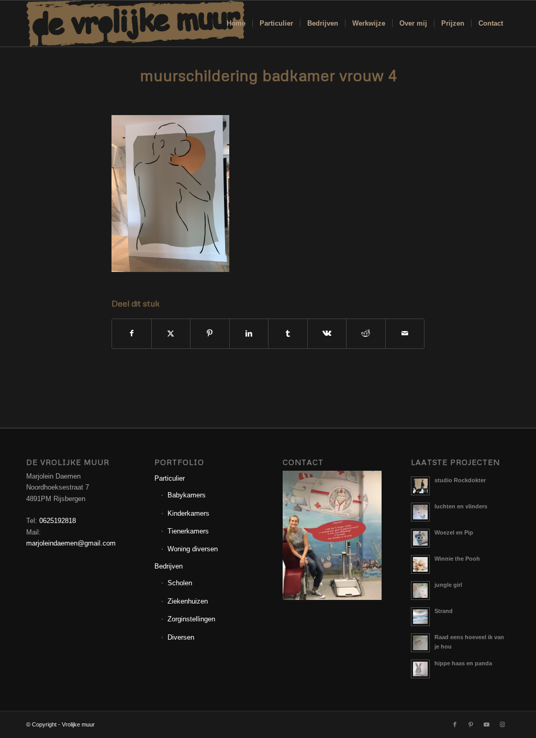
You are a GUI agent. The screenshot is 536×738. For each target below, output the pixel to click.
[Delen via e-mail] (405, 333)
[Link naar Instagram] (502, 724)
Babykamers (187, 495)
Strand (443, 611)
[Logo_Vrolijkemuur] (135, 24)
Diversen (181, 637)
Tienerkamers (188, 531)
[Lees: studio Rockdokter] (420, 485)
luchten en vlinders (460, 506)
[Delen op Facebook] (131, 333)
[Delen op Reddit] (366, 333)
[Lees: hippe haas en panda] (420, 669)
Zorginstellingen (191, 619)
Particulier (169, 478)
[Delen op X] (171, 333)
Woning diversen (193, 549)
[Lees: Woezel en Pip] (420, 538)
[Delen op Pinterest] (210, 333)
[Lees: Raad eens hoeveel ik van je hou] (420, 642)
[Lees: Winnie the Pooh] (420, 564)
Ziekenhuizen (188, 601)
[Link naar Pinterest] (470, 724)
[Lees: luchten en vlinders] (420, 512)
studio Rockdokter (460, 480)
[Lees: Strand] (420, 616)
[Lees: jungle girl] (420, 590)
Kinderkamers (188, 513)
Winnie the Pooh (457, 558)
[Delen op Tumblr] (288, 333)
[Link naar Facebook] (455, 724)
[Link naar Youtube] (486, 724)
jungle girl (448, 585)
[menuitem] (236, 24)
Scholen (180, 583)
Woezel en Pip (453, 532)
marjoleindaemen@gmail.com (71, 543)
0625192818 (57, 521)
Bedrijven (168, 566)
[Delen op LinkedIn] (249, 333)
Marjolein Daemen (306, 96)
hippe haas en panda (463, 663)
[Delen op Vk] (327, 333)
